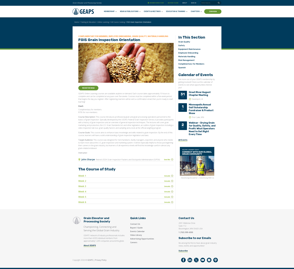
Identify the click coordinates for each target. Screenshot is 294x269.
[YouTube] (202, 260)
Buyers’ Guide (173, 3)
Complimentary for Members (191, 64)
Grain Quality (184, 42)
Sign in (193, 3)
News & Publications (129, 11)
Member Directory (157, 3)
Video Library (136, 235)
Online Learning (103, 22)
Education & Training (175, 11)
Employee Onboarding (188, 53)
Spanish (182, 68)
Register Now (88, 88)
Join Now (213, 12)
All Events (182, 140)
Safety (181, 45)
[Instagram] (209, 260)
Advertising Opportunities (142, 238)
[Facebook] (183, 260)
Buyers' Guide (136, 227)
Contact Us (135, 224)
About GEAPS (90, 245)
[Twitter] (196, 260)
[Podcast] (215, 260)
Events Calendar (137, 231)
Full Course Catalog (117, 22)
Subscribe (183, 251)
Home (76, 22)
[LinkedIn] (190, 260)
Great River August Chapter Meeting (200, 93)
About (184, 3)
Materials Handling (186, 56)
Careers (133, 242)
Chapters (195, 11)
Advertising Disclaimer (189, 178)
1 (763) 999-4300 (186, 232)
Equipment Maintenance (189, 49)
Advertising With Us (206, 178)
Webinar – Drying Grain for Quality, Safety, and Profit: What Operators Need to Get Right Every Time (202, 128)
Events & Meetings (152, 11)
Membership (109, 11)
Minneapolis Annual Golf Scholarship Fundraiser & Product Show (201, 109)
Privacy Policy (100, 260)
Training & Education (88, 22)
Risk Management (186, 60)
